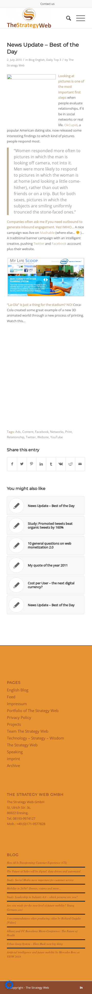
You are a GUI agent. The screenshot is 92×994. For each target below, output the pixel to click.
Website (43, 437)
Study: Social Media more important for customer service (40, 880)
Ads (18, 432)
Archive (13, 765)
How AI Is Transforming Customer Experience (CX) (37, 862)
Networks (57, 432)
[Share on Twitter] (22, 464)
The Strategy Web (22, 744)
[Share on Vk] (60, 464)
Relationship (15, 437)
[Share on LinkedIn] (41, 464)
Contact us (47, 4)
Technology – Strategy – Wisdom (35, 738)
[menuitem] (47, 4)
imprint (13, 758)
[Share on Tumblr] (51, 464)
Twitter (38, 243)
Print (68, 432)
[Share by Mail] (80, 464)
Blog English (37, 60)
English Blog (17, 689)
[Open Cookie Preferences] (9, 987)
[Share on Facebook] (12, 464)
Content (27, 432)
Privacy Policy (19, 717)
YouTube (56, 437)
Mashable (47, 232)
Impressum (17, 703)
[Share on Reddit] (70, 464)
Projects (14, 724)
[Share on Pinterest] (31, 464)
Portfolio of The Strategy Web (33, 710)
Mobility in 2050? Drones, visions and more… (34, 888)
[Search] (66, 18)
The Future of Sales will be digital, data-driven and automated (43, 871)
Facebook (59, 243)
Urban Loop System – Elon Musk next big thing (35, 944)
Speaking (15, 751)
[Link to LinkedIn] (81, 987)
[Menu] (78, 18)
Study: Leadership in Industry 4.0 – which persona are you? (42, 897)
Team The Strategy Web (27, 731)
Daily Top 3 (53, 60)
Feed (11, 696)
